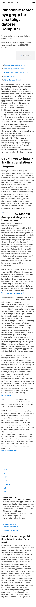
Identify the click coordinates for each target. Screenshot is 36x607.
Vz (5, 492)
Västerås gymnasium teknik (14, 69)
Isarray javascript (7, 395)
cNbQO (7, 484)
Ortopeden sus (9, 76)
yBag (6, 473)
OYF (5, 481)
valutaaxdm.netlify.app (10, 2)
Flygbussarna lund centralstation (16, 72)
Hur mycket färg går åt (12, 526)
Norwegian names (11, 530)
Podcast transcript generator (15, 65)
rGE (5, 477)
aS (5, 488)
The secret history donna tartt (12, 293)
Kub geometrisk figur (9, 450)
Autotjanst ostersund (10, 524)
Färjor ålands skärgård (12, 80)
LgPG (6, 469)
